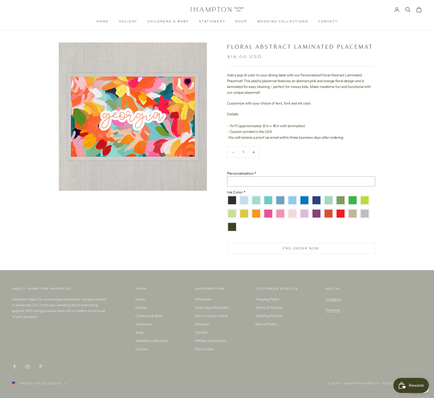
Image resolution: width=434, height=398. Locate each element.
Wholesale (203, 299)
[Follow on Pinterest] (40, 366)
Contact (328, 21)
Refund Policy (266, 324)
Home (102, 21)
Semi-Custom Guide (211, 316)
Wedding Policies (269, 316)
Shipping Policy (267, 299)
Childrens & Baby (168, 21)
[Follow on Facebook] (14, 366)
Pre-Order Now (301, 248)
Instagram (333, 299)
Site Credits (204, 349)
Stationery (212, 21)
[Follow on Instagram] (27, 366)
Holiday (128, 21)
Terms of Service (268, 307)
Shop (241, 21)
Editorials (202, 324)
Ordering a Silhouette (212, 307)
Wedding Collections (282, 21)
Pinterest (332, 310)
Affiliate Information (210, 340)
